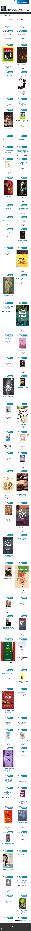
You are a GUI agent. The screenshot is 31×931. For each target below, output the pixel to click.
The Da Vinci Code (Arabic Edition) (8, 711)
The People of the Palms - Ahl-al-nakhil (22, 752)
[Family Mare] (8, 187)
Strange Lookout (22, 631)
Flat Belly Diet (8, 208)
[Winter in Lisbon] (8, 882)
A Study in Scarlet (8, 23)
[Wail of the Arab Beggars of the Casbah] (8, 838)
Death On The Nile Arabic (8, 150)
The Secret (22, 779)
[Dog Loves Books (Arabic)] (8, 164)
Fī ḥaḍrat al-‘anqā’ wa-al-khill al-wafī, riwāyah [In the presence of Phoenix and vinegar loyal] (22, 164)
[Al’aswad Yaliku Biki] (22, 82)
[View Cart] (12, 0)
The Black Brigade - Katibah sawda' (8, 674)
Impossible (22, 268)
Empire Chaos (22, 23)
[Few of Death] (22, 187)
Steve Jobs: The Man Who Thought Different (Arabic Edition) (8, 628)
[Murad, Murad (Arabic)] (8, 409)
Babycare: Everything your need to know (22, 103)
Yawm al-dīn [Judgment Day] (22, 880)
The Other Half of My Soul (8, 768)
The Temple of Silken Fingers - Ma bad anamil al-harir (8, 792)
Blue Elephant (22, 139)
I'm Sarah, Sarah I (8, 251)
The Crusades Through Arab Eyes (22, 682)
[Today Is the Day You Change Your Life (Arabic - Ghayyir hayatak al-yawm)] (22, 793)
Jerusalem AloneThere (8, 295)
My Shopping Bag (22, 424)
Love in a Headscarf (22, 350)
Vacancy (8, 824)
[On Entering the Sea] (22, 437)
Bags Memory (8, 128)
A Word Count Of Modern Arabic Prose (22, 35)
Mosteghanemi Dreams (8, 396)
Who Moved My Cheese (22, 854)
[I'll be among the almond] (22, 235)
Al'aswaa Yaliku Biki (8, 75)
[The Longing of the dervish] (22, 735)
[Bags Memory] (8, 119)
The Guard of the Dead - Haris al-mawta (8, 722)
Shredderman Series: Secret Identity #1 (8, 609)
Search (14, 1)
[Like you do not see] (22, 315)
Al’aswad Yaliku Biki (22, 91)
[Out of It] (22, 458)
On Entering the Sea (22, 442)
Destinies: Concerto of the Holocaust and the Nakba (22, 151)
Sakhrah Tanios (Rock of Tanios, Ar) (22, 539)
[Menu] (15, 13)
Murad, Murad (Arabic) (8, 415)
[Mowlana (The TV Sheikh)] (22, 382)
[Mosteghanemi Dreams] (8, 386)
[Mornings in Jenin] (22, 363)
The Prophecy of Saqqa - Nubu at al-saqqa (8, 780)
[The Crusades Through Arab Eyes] (22, 676)
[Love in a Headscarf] (22, 342)
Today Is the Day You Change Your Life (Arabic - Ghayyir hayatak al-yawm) (22, 800)
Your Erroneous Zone (8, 898)
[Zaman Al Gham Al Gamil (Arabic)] (22, 903)
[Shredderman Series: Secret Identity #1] (8, 603)
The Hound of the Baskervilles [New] (22, 722)
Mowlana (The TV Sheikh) (22, 387)
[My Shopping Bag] (22, 414)
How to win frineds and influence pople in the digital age (22, 221)
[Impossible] (22, 258)
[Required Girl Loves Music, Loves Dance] (8, 545)
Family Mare (8, 196)
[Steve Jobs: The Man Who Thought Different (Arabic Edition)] (8, 622)
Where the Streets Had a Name (8, 870)
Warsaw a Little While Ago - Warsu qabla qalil (22, 836)
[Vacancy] (8, 816)
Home (2, 15)
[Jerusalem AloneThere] (8, 285)
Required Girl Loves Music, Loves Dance (8, 556)
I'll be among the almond (22, 240)
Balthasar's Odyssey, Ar (8, 139)
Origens (8, 456)
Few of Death (22, 197)
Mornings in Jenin (22, 368)
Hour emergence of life (8, 220)
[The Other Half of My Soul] (8, 758)
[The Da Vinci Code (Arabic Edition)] (8, 700)
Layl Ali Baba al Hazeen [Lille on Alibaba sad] (22, 279)
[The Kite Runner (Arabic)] (8, 735)
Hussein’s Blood (8, 232)
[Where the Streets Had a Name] (8, 860)
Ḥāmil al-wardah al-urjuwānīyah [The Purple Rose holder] (8, 36)
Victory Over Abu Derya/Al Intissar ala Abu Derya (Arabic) (22, 823)
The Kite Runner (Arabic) (8, 740)
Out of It (22, 463)
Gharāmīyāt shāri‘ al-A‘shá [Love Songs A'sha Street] (22, 209)
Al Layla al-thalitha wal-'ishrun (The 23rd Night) (22, 65)
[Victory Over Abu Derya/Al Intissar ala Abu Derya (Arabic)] (22, 815)
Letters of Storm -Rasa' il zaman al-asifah (8, 307)
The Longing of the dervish (22, 740)
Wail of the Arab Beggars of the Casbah (8, 844)
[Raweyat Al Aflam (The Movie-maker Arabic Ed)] (22, 482)
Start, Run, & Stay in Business (22, 601)
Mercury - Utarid (8, 361)
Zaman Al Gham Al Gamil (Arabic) (22, 911)
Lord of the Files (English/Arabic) (8, 339)
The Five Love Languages (22, 692)
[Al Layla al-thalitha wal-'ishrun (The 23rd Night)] (22, 54)
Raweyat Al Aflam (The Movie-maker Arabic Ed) (22, 494)
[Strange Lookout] (22, 624)
